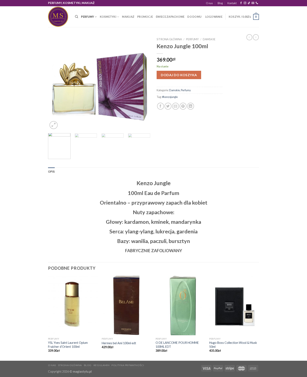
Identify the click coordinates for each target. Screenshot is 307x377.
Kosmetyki (108, 16)
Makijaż (128, 16)
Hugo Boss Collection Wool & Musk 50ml (233, 344)
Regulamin (102, 365)
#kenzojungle (170, 97)
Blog (220, 3)
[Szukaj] (76, 17)
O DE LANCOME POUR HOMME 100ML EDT (177, 344)
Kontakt (232, 3)
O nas (209, 3)
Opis (51, 171)
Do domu (194, 16)
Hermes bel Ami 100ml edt (119, 343)
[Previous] (55, 82)
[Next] (143, 82)
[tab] (51, 171)
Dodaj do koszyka (179, 75)
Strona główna (169, 39)
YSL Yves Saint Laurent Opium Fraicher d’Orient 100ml (68, 344)
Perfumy (87, 16)
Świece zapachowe (170, 16)
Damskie (209, 39)
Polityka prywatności (128, 365)
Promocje (145, 16)
